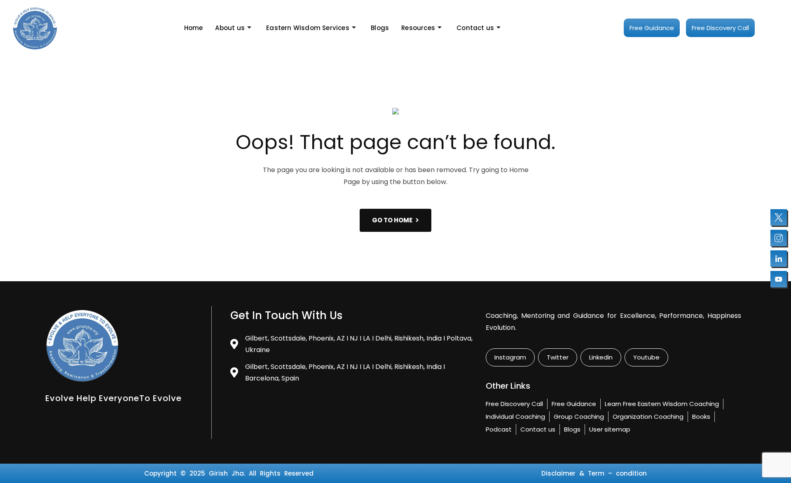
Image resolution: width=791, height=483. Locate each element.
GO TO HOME (392, 220)
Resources (418, 27)
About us (230, 27)
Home (193, 27)
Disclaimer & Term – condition (594, 473)
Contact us (475, 27)
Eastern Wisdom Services (307, 27)
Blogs (380, 27)
